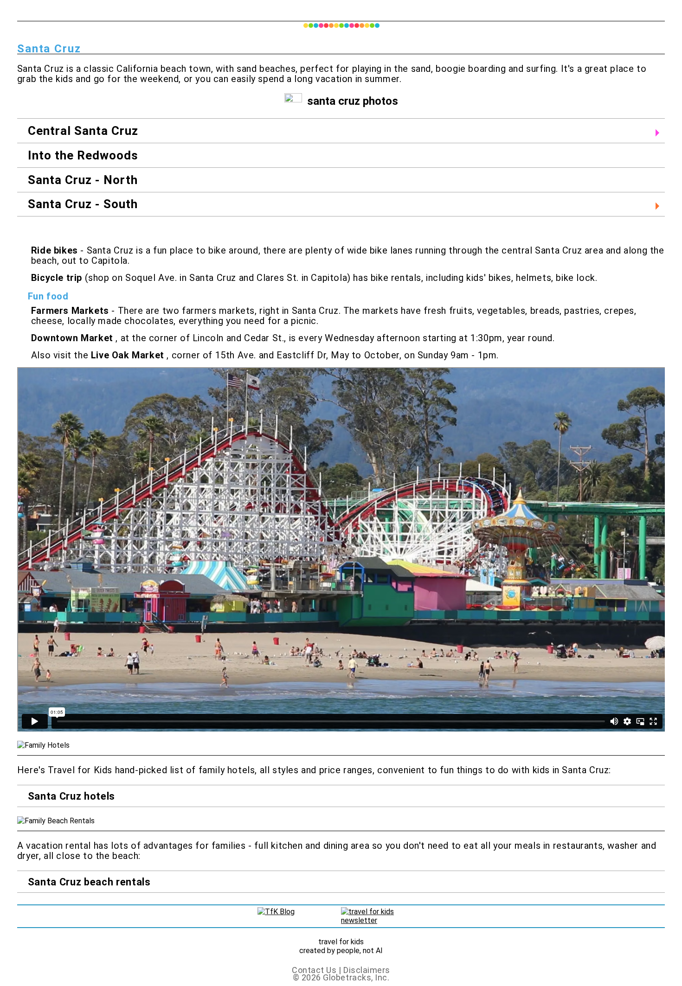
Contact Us (315, 970)
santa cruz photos (352, 101)
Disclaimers (366, 970)
